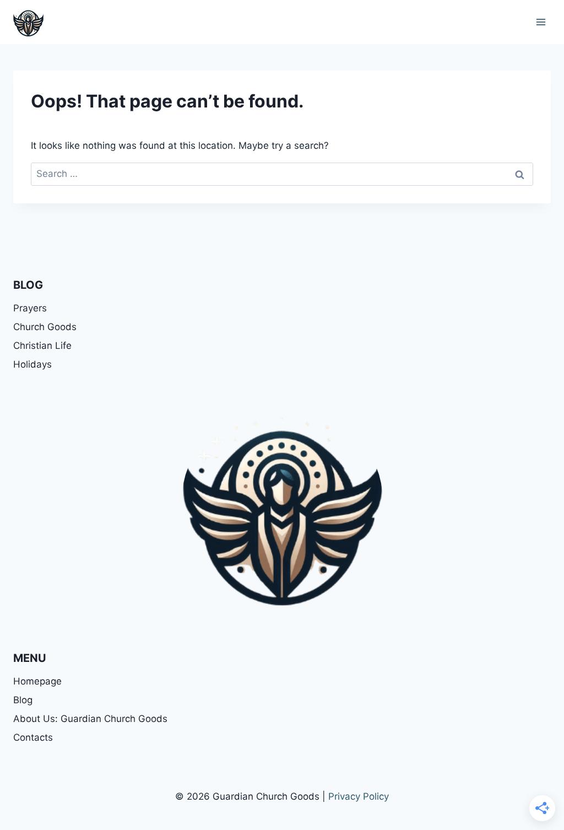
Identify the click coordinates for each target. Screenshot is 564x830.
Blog (22, 699)
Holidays (32, 364)
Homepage (37, 681)
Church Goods (45, 326)
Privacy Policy (358, 796)
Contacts (33, 737)
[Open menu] (540, 21)
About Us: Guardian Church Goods (90, 718)
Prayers (30, 308)
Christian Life (42, 345)
